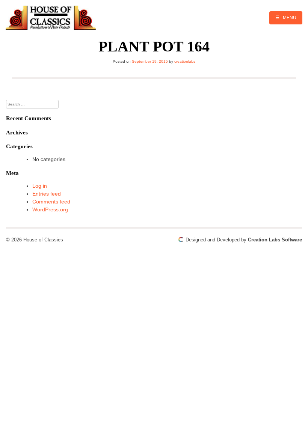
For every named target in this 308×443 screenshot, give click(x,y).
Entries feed (46, 194)
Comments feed (51, 202)
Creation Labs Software (275, 240)
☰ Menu (285, 17)
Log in (39, 186)
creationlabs (184, 61)
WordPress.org (50, 209)
